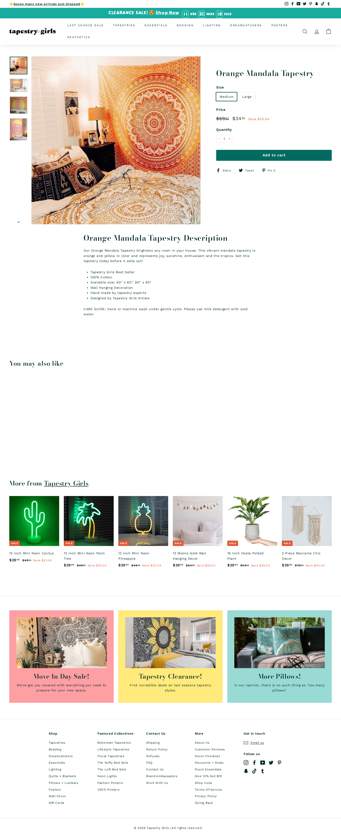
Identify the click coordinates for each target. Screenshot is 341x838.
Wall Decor (57, 796)
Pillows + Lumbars (63, 783)
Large (247, 96)
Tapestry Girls (66, 483)
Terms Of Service (208, 789)
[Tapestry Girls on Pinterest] (279, 762)
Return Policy (157, 749)
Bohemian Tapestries (114, 742)
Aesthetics (78, 37)
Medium (226, 96)
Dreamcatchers (246, 25)
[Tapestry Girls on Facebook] (254, 762)
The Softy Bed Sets (112, 762)
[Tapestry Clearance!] (170, 642)
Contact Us (155, 769)
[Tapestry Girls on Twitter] (271, 762)
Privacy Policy (206, 796)
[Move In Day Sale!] (61, 642)
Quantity (224, 130)
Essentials (156, 25)
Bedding (185, 25)
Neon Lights (107, 776)
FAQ (149, 762)
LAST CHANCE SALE (85, 25)
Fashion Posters (110, 783)
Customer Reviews (210, 749)
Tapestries (124, 25)
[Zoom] (116, 140)
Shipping (153, 742)
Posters (279, 25)
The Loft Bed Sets (111, 769)
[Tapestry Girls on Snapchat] (246, 771)
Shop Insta (203, 783)
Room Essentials (208, 769)
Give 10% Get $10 (208, 776)
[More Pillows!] (279, 642)
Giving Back (204, 803)
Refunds (153, 756)
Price (221, 110)
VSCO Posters (108, 789)
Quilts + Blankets (62, 776)
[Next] (18, 220)
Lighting (212, 25)
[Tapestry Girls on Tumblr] (262, 771)
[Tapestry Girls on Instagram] (246, 762)
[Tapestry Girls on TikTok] (254, 771)
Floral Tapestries (111, 756)
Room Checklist (207, 756)
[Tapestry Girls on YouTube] (262, 762)
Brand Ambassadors (162, 776)
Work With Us (157, 783)
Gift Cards (56, 803)
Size (220, 87)
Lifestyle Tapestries (113, 749)
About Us (202, 742)
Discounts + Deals (209, 762)
